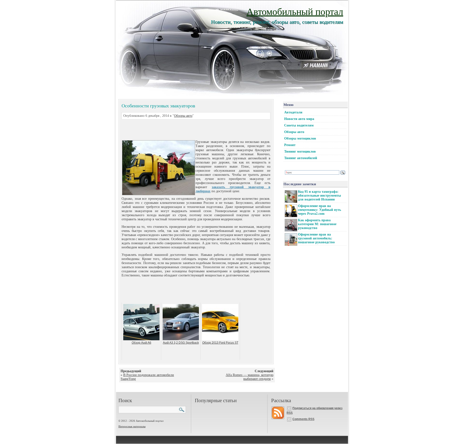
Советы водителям (299, 125)
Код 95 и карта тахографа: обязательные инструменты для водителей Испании (319, 195)
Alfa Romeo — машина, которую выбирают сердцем (249, 377)
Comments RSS (303, 419)
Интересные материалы (131, 426)
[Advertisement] (190, 129)
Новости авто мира (299, 119)
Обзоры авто (183, 116)
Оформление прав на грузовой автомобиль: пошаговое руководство (316, 238)
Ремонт (290, 145)
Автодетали (293, 112)
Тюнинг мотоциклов (300, 151)
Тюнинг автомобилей (300, 158)
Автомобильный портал (294, 11)
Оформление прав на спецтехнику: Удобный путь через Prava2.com (319, 209)
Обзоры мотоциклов (300, 138)
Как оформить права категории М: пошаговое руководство (317, 224)
